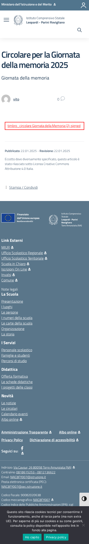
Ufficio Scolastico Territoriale (22, 258)
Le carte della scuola (16, 323)
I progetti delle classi (16, 387)
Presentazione (12, 301)
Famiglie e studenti (15, 355)
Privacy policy (56, 537)
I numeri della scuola (16, 317)
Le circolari (9, 408)
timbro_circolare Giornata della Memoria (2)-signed (44, 125)
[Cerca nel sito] (79, 31)
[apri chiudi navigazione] (6, 20)
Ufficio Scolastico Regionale (22, 252)
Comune (7, 280)
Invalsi (6, 274)
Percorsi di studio (14, 361)
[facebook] (22, 451)
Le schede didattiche (17, 381)
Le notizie (8, 403)
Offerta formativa (14, 376)
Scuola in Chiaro (13, 263)
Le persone (9, 312)
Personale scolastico (16, 350)
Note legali (9, 289)
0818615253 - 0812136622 (35, 472)
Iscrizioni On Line (14, 269)
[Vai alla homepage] (18, 20)
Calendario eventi (14, 414)
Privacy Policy (12, 440)
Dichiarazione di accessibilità (52, 440)
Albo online (9, 419)
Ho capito (32, 537)
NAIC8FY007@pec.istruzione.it (21, 486)
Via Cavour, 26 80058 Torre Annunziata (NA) (42, 467)
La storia (7, 334)
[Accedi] (83, 5)
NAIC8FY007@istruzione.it (28, 476)
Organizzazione (12, 328)
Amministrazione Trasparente (24, 432)
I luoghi (6, 306)
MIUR (5, 247)
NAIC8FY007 (41, 499)
